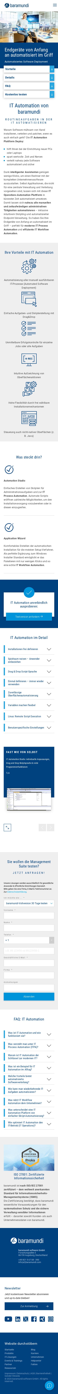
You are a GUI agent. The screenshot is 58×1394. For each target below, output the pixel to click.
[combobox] (29, 903)
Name (12, 922)
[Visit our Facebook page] (34, 1319)
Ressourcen (10, 1368)
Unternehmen (37, 1357)
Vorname (14, 910)
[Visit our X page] (25, 1319)
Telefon (13, 935)
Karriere (35, 1353)
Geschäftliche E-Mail (20, 958)
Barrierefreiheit (43, 1373)
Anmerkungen (11, 982)
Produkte (9, 1353)
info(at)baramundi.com (29, 1262)
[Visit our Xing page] (42, 1319)
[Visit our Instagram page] (50, 1319)
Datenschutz (23, 1373)
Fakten (34, 1364)
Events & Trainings (13, 1360)
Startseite (9, 1349)
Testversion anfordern (27, 616)
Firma (12, 970)
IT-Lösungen (10, 1357)
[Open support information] (49, 1385)
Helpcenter (36, 1360)
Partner (8, 1364)
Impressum (10, 1373)
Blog (33, 1349)
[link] (21, 5)
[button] (55, 5)
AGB (32, 1373)
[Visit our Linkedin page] (17, 1319)
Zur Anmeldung (29, 1306)
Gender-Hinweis (12, 1376)
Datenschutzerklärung (16, 892)
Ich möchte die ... (18, 898)
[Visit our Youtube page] (8, 1319)
